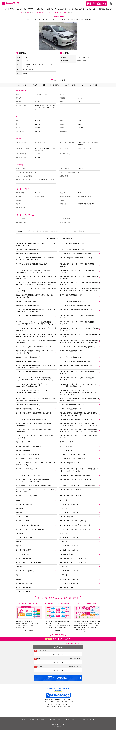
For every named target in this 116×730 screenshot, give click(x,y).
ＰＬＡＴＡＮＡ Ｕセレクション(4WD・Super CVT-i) (76, 479)
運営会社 (24, 720)
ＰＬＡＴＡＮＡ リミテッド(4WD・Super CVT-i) (75, 475)
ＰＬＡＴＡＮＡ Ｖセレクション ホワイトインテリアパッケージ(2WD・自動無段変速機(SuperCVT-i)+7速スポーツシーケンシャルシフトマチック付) (79, 392)
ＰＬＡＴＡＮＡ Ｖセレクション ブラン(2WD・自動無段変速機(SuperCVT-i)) (36, 290)
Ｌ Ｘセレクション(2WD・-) (69, 512)
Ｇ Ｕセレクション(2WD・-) (25, 504)
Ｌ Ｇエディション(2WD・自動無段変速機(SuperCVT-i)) (33, 347)
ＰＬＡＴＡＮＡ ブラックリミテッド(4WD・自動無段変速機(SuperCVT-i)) (78, 437)
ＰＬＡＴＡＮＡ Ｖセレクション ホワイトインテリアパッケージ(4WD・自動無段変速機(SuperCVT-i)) (79, 385)
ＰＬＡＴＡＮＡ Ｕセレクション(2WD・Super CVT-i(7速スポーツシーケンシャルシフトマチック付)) (35, 480)
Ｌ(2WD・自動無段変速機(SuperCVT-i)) (72, 249)
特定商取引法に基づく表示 (55, 720)
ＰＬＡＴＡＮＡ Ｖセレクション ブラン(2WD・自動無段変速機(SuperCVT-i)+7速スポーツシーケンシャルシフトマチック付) (80, 290)
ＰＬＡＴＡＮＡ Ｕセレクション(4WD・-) (29, 525)
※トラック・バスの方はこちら (73, 643)
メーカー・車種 (41, 651)
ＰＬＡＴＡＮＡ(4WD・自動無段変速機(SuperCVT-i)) (32, 264)
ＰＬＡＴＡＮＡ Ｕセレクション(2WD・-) (73, 521)
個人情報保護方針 (41, 720)
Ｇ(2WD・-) (19, 500)
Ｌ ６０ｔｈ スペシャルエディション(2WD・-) (75, 525)
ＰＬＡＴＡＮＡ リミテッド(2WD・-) (71, 490)
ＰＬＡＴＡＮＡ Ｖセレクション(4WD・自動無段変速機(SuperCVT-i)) (77, 271)
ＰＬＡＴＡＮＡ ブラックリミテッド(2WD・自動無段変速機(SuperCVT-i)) (34, 437)
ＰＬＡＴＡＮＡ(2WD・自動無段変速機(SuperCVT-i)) (76, 258)
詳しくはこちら (29, 630)
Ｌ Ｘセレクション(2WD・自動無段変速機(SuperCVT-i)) (77, 254)
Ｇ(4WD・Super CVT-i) (67, 442)
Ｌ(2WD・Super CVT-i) (67, 446)
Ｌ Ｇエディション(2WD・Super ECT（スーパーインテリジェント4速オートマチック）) (36, 491)
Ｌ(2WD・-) (19, 508)
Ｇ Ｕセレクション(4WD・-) (69, 504)
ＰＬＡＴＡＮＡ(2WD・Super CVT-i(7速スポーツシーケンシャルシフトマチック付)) (35, 464)
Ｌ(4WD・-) (63, 508)
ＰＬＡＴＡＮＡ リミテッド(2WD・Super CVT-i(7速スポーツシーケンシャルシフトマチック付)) (79, 470)
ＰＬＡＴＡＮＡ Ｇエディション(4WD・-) (73, 562)
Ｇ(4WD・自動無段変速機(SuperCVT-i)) (72, 243)
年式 (38, 659)
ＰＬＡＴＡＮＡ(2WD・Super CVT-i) (71, 463)
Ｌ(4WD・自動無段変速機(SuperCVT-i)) (28, 254)
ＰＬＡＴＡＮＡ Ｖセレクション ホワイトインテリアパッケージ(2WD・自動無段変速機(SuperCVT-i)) (35, 385)
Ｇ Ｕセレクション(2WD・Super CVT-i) (28, 446)
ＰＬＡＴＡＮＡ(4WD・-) (23, 521)
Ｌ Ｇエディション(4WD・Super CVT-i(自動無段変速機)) (77, 485)
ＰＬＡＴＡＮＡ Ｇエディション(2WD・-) (73, 558)
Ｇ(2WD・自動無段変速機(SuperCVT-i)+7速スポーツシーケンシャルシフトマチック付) (35, 244)
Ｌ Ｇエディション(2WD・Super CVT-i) (28, 454)
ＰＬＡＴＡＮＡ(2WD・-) (23, 517)
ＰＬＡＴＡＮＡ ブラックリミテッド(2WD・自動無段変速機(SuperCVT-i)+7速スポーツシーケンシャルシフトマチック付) (78, 430)
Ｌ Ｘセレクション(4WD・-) (25, 550)
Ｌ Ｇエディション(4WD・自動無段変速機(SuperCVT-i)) (77, 347)
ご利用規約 (31, 720)
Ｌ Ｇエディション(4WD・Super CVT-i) (28, 459)
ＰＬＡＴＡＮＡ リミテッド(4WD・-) (27, 496)
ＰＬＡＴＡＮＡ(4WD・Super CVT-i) (27, 469)
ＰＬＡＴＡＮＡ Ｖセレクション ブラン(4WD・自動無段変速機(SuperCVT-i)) (80, 284)
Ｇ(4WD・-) (63, 500)
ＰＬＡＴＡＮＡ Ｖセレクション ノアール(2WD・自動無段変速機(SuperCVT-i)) (36, 277)
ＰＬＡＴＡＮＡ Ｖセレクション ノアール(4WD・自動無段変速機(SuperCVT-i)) (80, 277)
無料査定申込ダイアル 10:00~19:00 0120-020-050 (96, 3)
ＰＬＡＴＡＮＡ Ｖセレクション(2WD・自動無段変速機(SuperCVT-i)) (77, 265)
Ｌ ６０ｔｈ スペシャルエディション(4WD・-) (75, 529)
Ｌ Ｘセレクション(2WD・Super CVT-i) (72, 459)
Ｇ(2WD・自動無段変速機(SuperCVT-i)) (28, 249)
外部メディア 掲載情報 (88, 720)
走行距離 (39, 666)
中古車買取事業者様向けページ (72, 720)
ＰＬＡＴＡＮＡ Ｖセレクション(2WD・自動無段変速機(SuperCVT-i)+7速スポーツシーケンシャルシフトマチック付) (34, 271)
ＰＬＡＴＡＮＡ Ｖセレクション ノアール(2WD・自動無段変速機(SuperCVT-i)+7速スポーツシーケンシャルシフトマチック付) (36, 284)
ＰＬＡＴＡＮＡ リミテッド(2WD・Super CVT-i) (31, 475)
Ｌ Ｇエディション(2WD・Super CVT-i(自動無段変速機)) (34, 485)
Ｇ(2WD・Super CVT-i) (23, 442)
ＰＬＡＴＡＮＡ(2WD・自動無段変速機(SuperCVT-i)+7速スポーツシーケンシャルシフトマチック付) (35, 259)
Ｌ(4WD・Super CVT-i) (67, 450)
